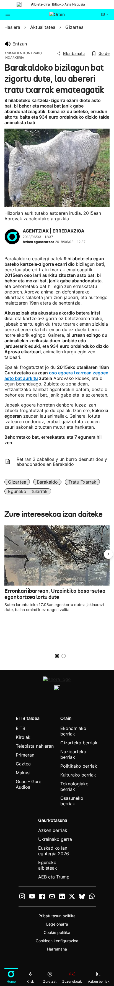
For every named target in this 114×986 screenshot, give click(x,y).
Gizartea (17, 482)
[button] (108, 554)
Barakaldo (47, 482)
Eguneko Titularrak (28, 491)
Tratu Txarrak (82, 482)
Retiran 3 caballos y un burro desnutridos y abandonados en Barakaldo (62, 461)
